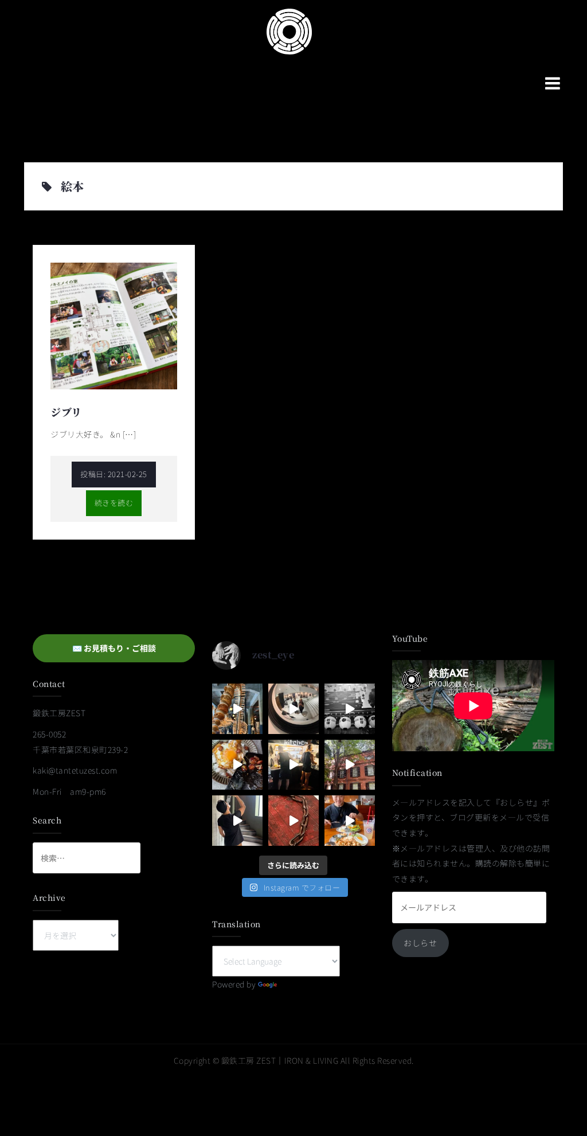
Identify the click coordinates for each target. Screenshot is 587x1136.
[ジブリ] (113, 324)
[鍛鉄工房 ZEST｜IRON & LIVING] (289, 30)
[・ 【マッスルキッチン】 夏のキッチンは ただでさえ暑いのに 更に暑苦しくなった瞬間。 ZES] (293, 765)
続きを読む (114, 502)
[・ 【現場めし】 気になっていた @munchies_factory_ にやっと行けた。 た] (349, 820)
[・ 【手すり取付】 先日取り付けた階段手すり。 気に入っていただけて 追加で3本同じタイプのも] (237, 820)
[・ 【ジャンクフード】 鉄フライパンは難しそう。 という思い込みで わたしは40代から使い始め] (237, 765)
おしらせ (420, 942)
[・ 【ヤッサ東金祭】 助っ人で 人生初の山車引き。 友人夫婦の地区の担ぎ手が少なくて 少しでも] (349, 709)
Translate (297, 984)
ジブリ (66, 411)
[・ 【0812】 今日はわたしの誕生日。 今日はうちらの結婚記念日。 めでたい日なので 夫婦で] (293, 709)
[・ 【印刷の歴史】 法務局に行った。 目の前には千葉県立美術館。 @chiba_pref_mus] (293, 820)
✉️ (114, 648)
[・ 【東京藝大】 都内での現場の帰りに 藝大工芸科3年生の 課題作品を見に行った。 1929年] (349, 765)
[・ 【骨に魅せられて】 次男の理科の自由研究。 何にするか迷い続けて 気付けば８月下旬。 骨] (237, 709)
